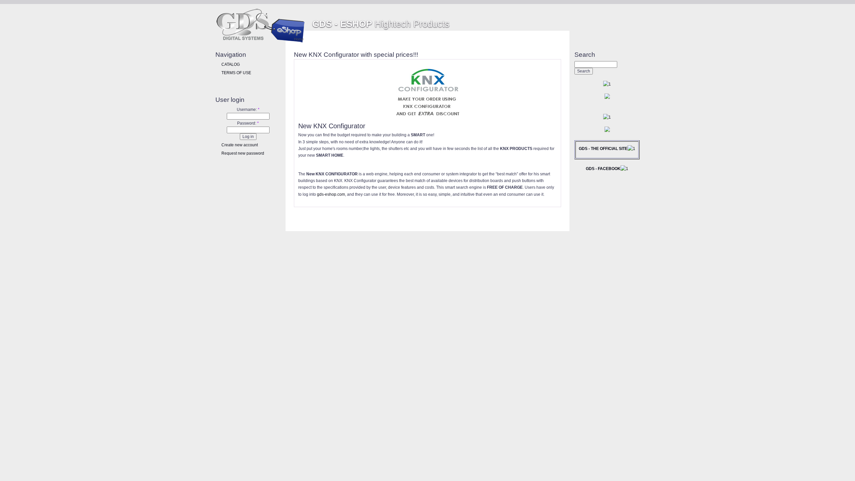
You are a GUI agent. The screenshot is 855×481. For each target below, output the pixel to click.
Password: (248, 123)
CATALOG (230, 64)
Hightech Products (381, 24)
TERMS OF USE (236, 72)
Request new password (242, 153)
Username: (248, 109)
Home (299, 39)
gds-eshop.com (331, 194)
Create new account (239, 145)
